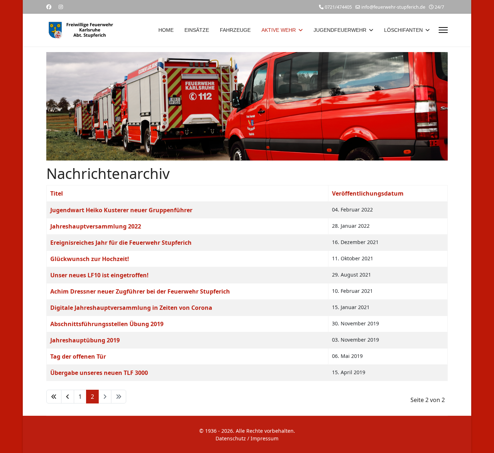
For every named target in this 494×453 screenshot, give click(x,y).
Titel (56, 193)
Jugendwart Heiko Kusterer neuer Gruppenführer (121, 210)
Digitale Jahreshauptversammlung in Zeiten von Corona (131, 308)
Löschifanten (403, 30)
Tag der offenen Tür (78, 356)
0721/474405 (338, 7)
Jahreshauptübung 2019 (85, 340)
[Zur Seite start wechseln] (53, 396)
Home (166, 30)
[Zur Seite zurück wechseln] (67, 396)
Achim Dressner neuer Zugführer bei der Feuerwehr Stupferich (140, 291)
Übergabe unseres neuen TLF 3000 (99, 373)
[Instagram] (61, 6)
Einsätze (196, 30)
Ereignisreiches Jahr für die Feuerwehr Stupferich (121, 243)
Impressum (264, 438)
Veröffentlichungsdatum (368, 193)
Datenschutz (231, 438)
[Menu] (443, 30)
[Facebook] (48, 6)
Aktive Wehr (278, 30)
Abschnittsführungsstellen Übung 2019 (106, 324)
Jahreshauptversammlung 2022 (95, 226)
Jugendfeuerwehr (340, 30)
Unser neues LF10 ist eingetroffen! (99, 275)
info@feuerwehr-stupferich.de (393, 7)
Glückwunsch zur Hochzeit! (89, 259)
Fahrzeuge (235, 30)
